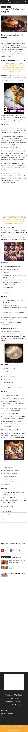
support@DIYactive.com (16, 701)
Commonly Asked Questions (7, 713)
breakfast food (12, 543)
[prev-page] (2, 579)
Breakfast (6, 543)
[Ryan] (4, 517)
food (20, 543)
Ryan (9, 514)
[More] (19, 550)
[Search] (26, 2)
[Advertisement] (14, 199)
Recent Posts (8, 511)
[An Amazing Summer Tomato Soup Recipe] (4, 567)
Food (2, 717)
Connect (16, 726)
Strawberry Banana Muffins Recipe (16, 573)
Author (3, 511)
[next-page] (4, 579)
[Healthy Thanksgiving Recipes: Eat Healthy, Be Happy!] (4, 562)
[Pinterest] (15, 705)
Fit (1, 715)
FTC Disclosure (4, 721)
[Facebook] (9, 705)
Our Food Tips (4, 6)
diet (16, 543)
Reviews (12, 726)
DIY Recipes (9, 6)
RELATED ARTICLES (6, 557)
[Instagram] (12, 705)
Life (2, 719)
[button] (2, 2)
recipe (3, 545)
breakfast (22, 47)
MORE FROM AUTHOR (16, 557)
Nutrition (23, 543)
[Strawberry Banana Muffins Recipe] (4, 575)
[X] (19, 705)
